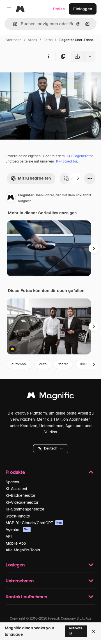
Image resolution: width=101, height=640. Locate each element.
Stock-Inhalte (18, 516)
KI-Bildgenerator (80, 156)
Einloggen (82, 8)
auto (43, 364)
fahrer (63, 364)
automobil (19, 364)
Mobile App (16, 543)
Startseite (14, 40)
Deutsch (50, 448)
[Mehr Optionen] (48, 56)
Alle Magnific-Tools (23, 549)
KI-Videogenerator (22, 502)
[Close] (93, 631)
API (9, 536)
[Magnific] (50, 396)
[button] (50, 448)
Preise (59, 8)
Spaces (12, 481)
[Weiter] (78, 178)
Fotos (47, 40)
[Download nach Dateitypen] (89, 56)
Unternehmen (20, 580)
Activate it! (75, 631)
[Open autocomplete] (12, 24)
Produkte (15, 472)
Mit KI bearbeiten (34, 178)
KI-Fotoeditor (66, 161)
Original (36, 74)
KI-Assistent (16, 488)
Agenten (17, 529)
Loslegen (15, 565)
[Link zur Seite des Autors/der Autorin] (11, 198)
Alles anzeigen (63, 212)
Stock (32, 40)
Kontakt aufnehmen (26, 596)
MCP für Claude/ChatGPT (34, 522)
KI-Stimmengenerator (25, 509)
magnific (24, 201)
